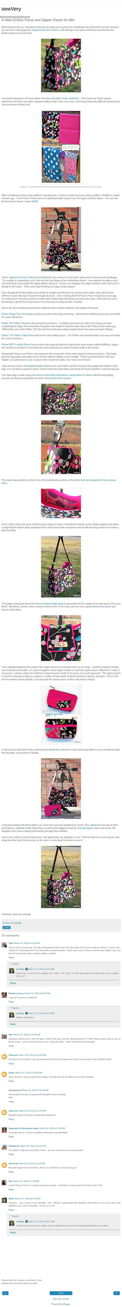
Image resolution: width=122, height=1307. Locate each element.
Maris (11, 1198)
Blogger (66, 1304)
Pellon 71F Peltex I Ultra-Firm (17, 335)
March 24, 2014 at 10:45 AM (26, 1034)
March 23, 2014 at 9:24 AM (41, 969)
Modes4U (74, 98)
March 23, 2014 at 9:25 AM (41, 1013)
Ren (11, 1181)
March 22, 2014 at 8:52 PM (37, 993)
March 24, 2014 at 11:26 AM (35, 1090)
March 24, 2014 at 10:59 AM (28, 1073)
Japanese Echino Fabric (45, 30)
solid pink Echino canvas (57, 378)
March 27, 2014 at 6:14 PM (28, 1198)
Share (6, 927)
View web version (61, 1299)
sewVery (11, 9)
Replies (15, 964)
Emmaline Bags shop (52, 603)
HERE (34, 201)
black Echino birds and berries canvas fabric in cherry (64, 375)
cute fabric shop (59, 98)
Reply (11, 957)
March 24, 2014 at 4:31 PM (33, 1146)
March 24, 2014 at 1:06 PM (52, 1128)
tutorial (95, 606)
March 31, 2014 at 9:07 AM (41, 1221)
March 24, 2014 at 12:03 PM (32, 1111)
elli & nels (14, 1163)
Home (61, 1293)
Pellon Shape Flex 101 (13, 314)
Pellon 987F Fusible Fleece (16, 344)
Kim (10, 1034)
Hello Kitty (31, 828)
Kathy (12, 1073)
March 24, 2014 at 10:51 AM (32, 1055)
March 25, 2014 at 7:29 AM (26, 1181)
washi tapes (86, 828)
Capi (11, 943)
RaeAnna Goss (16, 993)
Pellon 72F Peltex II (11, 323)
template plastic (34, 366)
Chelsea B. (14, 1146)
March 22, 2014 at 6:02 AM (27, 943)
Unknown (13, 1055)
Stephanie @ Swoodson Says (24, 1128)
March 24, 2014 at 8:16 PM (32, 1163)
